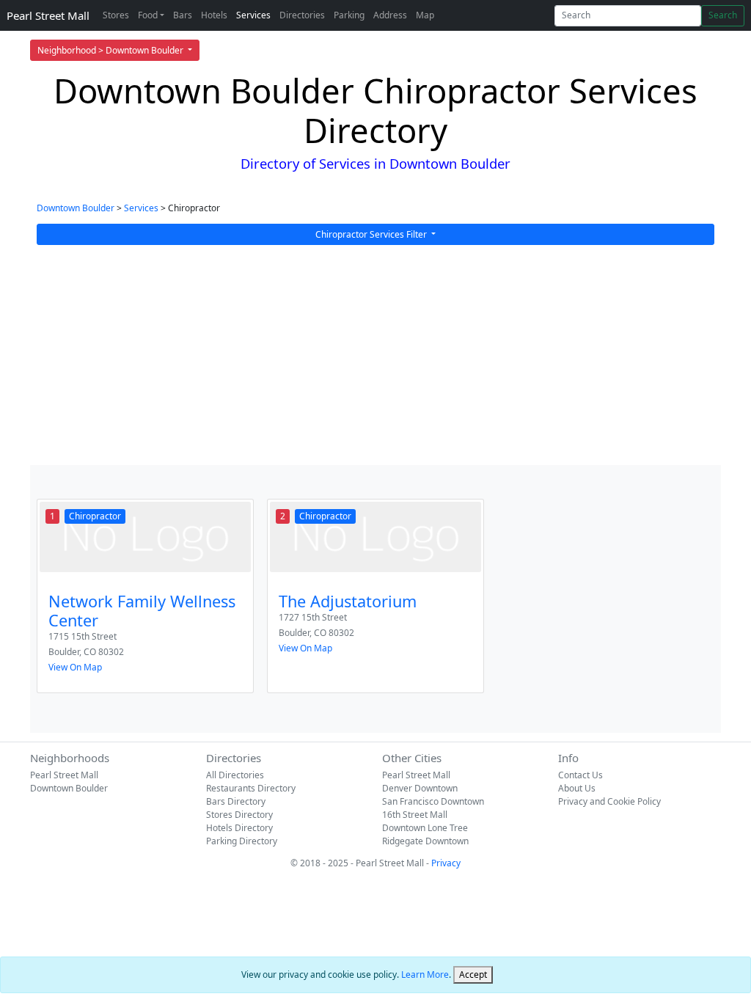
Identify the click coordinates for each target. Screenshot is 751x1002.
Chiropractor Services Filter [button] (372, 234)
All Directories (235, 775)
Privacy (446, 863)
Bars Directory (235, 801)
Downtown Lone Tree (425, 828)
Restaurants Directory (251, 788)
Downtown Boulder (75, 208)
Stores (116, 15)
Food (148, 15)
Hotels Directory (239, 828)
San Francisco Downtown (433, 801)
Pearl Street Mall (48, 15)
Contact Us (580, 775)
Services (253, 15)
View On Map (75, 667)
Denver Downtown (420, 788)
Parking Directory (241, 841)
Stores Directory (239, 814)
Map (425, 15)
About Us (577, 788)
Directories (302, 15)
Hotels (214, 15)
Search (722, 15)
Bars (182, 15)
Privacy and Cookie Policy (609, 801)
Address (390, 15)
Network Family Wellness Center (141, 610)
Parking (349, 15)
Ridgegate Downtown (425, 841)
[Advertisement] (375, 355)
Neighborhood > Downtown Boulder (111, 50)
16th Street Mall (414, 814)
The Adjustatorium (348, 601)
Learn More (425, 974)
